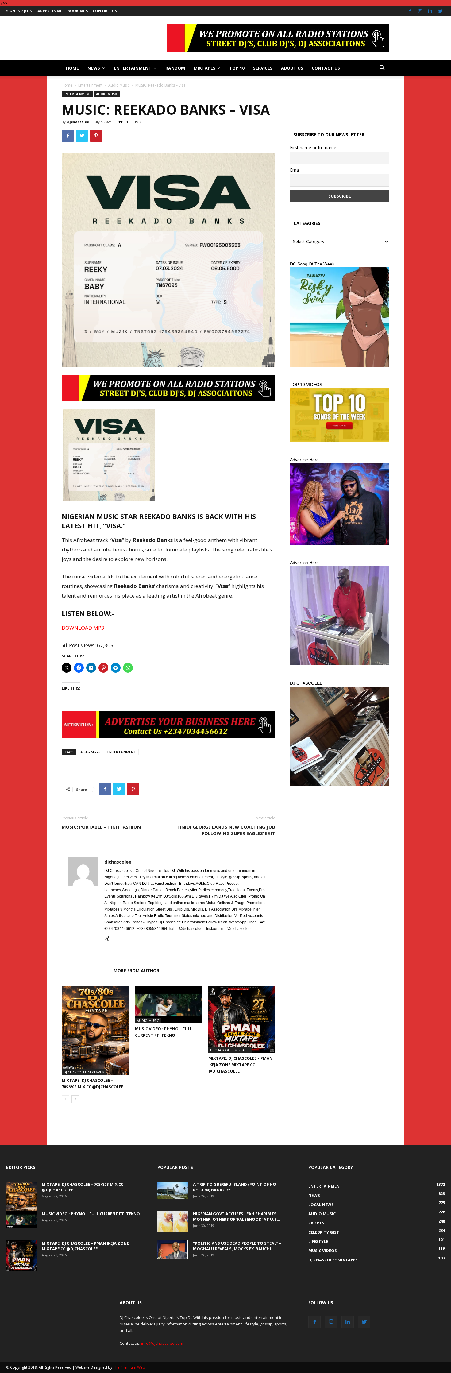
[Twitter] (440, 11)
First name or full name (313, 147)
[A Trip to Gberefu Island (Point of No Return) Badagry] (172, 1190)
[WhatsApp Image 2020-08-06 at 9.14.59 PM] (339, 415)
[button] (382, 69)
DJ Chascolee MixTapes (84, 1072)
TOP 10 (237, 68)
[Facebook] (409, 11)
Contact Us (105, 11)
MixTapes (204, 68)
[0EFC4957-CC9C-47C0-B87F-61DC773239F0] (339, 317)
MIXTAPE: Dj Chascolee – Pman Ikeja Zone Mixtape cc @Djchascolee (240, 1064)
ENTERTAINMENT (121, 752)
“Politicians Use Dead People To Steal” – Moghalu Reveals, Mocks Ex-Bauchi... (237, 1245)
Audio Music (118, 85)
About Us (292, 68)
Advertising (50, 11)
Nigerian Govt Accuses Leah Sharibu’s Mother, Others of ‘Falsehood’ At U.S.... (237, 1216)
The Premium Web (129, 1367)
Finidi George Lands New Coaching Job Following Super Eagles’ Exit (226, 830)
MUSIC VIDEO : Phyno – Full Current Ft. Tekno (91, 1213)
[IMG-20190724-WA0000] (168, 724)
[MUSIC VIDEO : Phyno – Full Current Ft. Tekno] (168, 1005)
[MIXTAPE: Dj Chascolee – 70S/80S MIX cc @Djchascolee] (95, 1030)
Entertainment (133, 68)
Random (175, 68)
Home (72, 68)
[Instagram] (420, 11)
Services (262, 68)
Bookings (77, 11)
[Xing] (109, 939)
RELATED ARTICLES (85, 970)
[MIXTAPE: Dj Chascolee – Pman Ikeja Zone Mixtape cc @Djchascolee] (241, 1019)
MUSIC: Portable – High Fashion (101, 827)
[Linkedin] (430, 11)
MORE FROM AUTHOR (136, 970)
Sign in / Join (19, 11)
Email (295, 170)
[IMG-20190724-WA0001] (168, 388)
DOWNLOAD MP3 (83, 627)
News (93, 68)
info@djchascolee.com (162, 1343)
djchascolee (78, 121)
